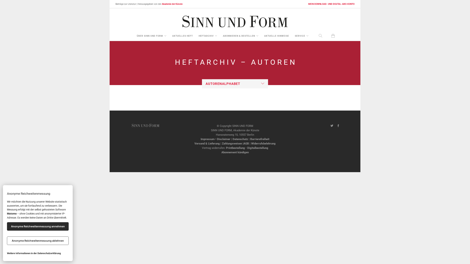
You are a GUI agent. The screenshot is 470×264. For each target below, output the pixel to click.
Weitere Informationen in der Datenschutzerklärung (34, 253)
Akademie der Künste (172, 4)
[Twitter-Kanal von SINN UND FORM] (331, 126)
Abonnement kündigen (235, 152)
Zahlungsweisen (232, 143)
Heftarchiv (206, 36)
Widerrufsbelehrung (263, 143)
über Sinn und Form (150, 36)
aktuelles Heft (182, 36)
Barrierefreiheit (259, 139)
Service (300, 36)
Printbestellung (235, 148)
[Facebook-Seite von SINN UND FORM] (338, 126)
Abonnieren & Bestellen (239, 36)
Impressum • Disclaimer (215, 139)
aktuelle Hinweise (276, 36)
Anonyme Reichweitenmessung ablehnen (38, 240)
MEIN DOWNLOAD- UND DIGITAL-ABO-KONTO (331, 4)
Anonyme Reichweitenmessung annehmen (38, 226)
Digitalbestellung (257, 148)
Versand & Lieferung (207, 143)
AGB (246, 143)
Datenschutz (240, 139)
